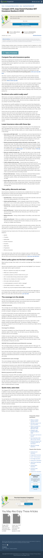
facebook (7, 545)
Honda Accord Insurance (34, 452)
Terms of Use (35, 489)
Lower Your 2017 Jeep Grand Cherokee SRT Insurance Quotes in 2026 (16, 528)
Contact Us (7, 548)
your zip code (25, 293)
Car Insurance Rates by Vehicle (12, 6)
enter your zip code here (33, 256)
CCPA (28, 555)
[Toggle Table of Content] (10, 52)
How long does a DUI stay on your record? (35, 438)
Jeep (21, 6)
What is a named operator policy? (34, 420)
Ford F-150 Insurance (35, 456)
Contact (32, 553)
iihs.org (38, 148)
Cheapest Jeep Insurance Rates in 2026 (35, 432)
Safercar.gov (20, 148)
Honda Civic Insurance (36, 471)
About (3, 548)
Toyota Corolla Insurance (34, 469)
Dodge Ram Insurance (36, 455)
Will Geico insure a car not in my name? (36, 423)
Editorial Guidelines (6, 39)
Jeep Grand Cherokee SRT (28, 6)
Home (3, 6)
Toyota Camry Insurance (34, 466)
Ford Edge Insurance (35, 458)
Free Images (23, 555)
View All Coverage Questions (35, 446)
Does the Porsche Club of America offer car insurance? (36, 442)
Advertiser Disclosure (37, 35)
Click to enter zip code (12, 80)
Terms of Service (16, 555)
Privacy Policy (37, 553)
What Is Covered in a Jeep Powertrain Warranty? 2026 (35, 427)
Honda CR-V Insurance (36, 460)
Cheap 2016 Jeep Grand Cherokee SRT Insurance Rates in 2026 (6, 528)
